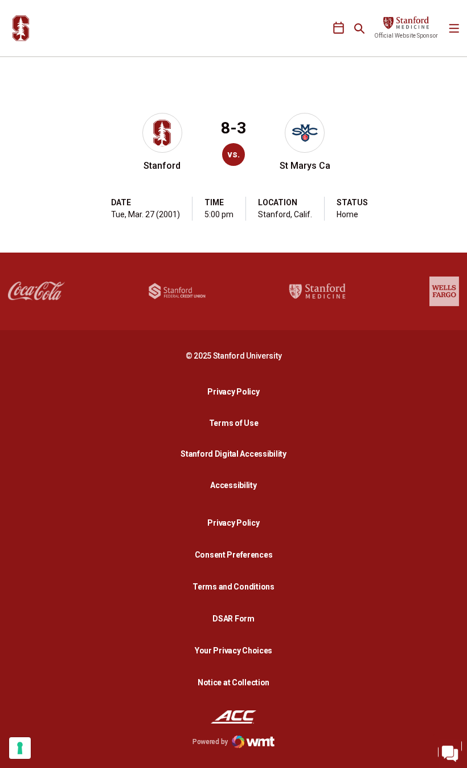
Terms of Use (234, 423)
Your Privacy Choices (233, 650)
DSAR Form (233, 618)
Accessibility (236, 485)
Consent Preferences (234, 554)
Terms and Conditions (233, 586)
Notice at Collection (233, 682)
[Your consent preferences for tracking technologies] (20, 748)
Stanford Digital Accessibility (236, 453)
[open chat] (450, 751)
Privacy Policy (236, 391)
